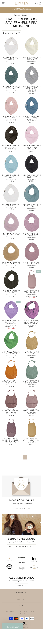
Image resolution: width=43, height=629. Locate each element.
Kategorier (24, 15)
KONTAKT (21, 599)
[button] (12, 626)
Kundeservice (21, 592)
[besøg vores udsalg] (21, 525)
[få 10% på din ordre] (21, 486)
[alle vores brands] (21, 563)
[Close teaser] (24, 623)
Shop (20, 605)
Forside (16, 15)
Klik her (21, 585)
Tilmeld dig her (21, 508)
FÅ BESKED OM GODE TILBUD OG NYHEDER (21, 612)
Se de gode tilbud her (21, 546)
